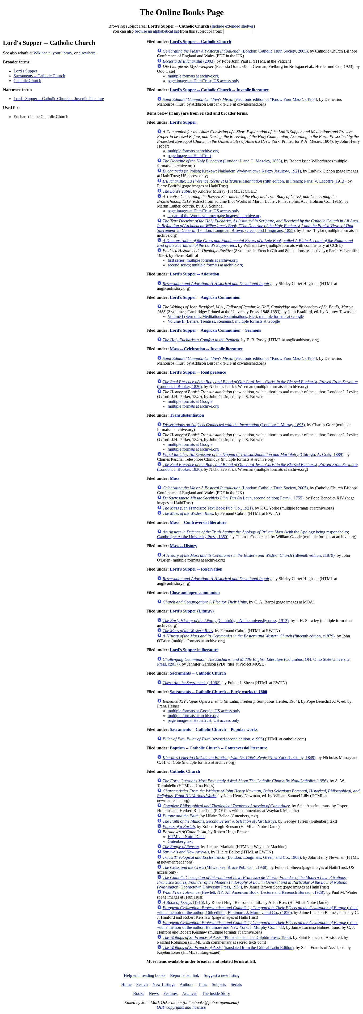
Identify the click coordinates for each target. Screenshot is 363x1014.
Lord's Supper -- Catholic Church (200, 41)
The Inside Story (216, 993)
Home (126, 984)
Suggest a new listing (221, 975)
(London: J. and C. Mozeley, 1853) (222, 161)
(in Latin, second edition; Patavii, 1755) (233, 498)
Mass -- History (183, 545)
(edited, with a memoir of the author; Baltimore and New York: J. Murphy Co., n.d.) (258, 925)
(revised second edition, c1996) (213, 739)
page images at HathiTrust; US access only (203, 81)
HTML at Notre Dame (186, 836)
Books (138, 993)
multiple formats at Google (190, 401)
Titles (202, 984)
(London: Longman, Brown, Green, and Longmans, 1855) (258, 226)
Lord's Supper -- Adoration (194, 274)
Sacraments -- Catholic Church (39, 76)
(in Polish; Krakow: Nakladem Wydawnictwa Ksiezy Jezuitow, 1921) (232, 171)
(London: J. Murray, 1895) (234, 424)
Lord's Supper (25, 71)
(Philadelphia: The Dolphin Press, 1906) (227, 937)
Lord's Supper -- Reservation (196, 569)
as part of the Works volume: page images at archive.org (214, 215)
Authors (186, 984)
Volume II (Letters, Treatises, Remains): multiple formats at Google (224, 321)
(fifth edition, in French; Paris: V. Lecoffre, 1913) (254, 181)
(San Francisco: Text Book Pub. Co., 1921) (208, 508)
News (154, 993)
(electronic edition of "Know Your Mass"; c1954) (240, 99)
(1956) (245, 781)
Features (170, 993)
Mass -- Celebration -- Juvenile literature (206, 349)
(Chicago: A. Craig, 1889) (253, 454)
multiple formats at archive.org (193, 76)
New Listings (164, 984)
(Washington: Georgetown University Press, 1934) (252, 882)
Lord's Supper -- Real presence (198, 372)
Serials (236, 984)
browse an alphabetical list (157, 31)
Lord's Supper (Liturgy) (192, 611)
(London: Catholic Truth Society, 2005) (235, 51)
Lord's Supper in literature (194, 650)
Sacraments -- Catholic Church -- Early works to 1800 (218, 691)
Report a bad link (184, 975)
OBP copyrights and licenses (181, 1007)
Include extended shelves (233, 26)
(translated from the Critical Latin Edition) (228, 947)
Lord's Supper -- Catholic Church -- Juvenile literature (59, 98)
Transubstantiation (187, 415)
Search (142, 984)
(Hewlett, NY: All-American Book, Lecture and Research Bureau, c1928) (243, 892)
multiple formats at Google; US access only (204, 711)
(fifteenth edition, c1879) (249, 555)
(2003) (188, 61)
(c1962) (191, 682)
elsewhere (87, 53)
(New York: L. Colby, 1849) (239, 757)
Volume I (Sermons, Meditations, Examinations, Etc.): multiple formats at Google (236, 316)
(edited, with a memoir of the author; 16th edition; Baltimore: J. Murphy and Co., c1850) (258, 910)
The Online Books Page (182, 12)
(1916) (183, 902)
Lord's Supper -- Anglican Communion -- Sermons (215, 330)
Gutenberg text (180, 841)
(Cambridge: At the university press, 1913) (226, 620)
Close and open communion (195, 592)
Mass (174, 478)
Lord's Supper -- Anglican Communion (205, 297)
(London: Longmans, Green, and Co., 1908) (232, 857)
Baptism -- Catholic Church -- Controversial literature (218, 748)
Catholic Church (27, 80)
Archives (189, 993)
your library (62, 53)
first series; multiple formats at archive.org (203, 260)
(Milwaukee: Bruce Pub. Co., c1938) (215, 867)
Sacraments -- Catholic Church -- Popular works (214, 729)
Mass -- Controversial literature (198, 522)
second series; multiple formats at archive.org (205, 265)
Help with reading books (144, 975)
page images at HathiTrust (189, 155)
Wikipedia (41, 53)
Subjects (219, 984)
